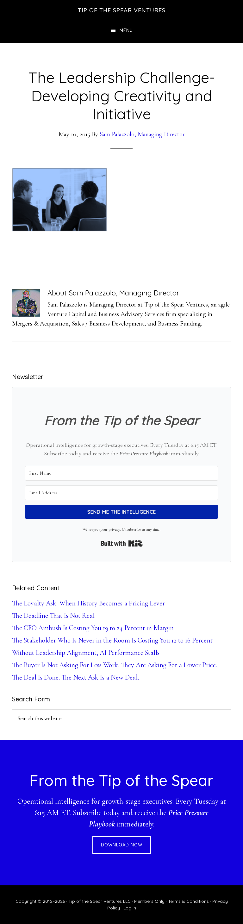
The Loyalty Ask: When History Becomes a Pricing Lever (88, 603)
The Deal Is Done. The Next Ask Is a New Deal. (75, 677)
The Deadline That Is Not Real (53, 615)
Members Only (149, 901)
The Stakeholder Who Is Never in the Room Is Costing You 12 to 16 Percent (112, 640)
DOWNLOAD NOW (121, 845)
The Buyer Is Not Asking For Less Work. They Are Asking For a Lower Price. (114, 665)
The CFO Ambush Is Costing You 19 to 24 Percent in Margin (93, 628)
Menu (126, 30)
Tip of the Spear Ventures (121, 10)
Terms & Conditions (188, 901)
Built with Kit (122, 543)
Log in (129, 908)
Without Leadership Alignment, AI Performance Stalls (85, 653)
